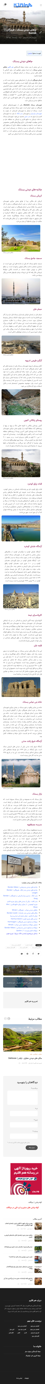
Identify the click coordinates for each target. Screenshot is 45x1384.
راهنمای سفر (36, 969)
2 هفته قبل (29, 1229)
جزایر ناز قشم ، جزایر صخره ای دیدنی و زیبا (23, 916)
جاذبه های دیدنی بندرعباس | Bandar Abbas (22, 887)
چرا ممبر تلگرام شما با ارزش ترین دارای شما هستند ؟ (19, 984)
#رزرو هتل (12, 1329)
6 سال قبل (25, 38)
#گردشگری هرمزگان (11, 948)
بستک (29, 26)
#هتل (19, 1333)
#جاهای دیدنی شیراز (22, 1326)
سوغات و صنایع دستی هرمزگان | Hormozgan (22, 921)
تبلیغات (27, 1378)
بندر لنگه (20, 113)
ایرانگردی (34, 26)
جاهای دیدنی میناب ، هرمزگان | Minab (24, 910)
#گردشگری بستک (23, 948)
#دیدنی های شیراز (22, 1329)
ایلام (31, 1054)
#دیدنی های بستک (36, 948)
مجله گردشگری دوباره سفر (32, 1351)
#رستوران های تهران (35, 1333)
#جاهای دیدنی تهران (35, 1326)
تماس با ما (19, 1378)
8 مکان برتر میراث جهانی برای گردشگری (29, 971)
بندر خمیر (27, 116)
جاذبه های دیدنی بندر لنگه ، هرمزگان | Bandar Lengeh (22, 891)
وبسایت (35, 1131)
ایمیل (36, 1120)
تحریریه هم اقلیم (32, 38)
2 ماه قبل (30, 1241)
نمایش (30, 53)
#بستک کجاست (28, 945)
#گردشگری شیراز (35, 1336)
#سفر (25, 1333)
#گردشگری (11, 1333)
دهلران (40, 1054)
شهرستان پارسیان (36, 113)
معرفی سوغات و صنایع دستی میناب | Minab (22, 924)
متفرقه (30, 980)
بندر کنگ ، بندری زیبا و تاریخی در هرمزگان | (23, 895)
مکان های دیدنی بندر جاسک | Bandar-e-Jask (22, 913)
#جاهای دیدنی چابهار (34, 1329)
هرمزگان (24, 26)
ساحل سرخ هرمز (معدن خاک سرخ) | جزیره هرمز (21, 933)
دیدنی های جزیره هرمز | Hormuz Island (24, 918)
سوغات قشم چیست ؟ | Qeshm (26, 930)
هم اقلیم (10, 67)
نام (36, 1109)
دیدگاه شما (34, 1088)
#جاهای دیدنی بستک (16, 945)
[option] (22, 1043)
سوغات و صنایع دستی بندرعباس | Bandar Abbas (21, 927)
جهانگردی (29, 969)
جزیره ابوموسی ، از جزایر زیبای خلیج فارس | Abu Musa (21, 906)
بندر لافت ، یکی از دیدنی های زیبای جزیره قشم (22, 901)
